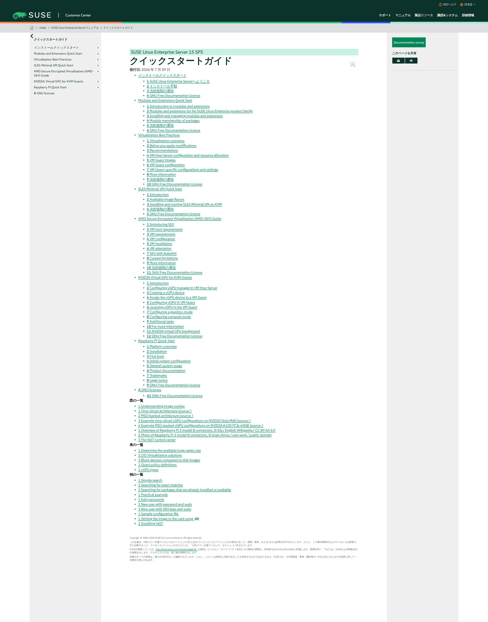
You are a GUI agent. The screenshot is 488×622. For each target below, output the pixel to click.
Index (42, 27)
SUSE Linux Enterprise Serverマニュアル (75, 27)
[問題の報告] (353, 64)
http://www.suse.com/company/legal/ (175, 549)
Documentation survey (409, 42)
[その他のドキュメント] (32, 36)
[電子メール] (398, 61)
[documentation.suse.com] (32, 27)
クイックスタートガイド (118, 27)
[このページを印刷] (411, 61)
